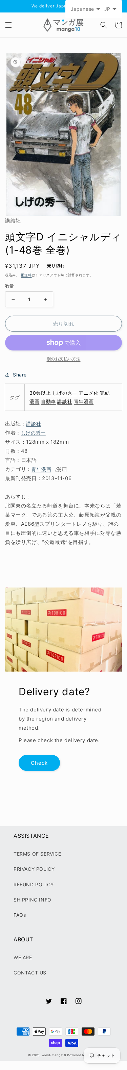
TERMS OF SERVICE (37, 854)
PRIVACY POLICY (34, 869)
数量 (9, 286)
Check (39, 763)
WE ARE (23, 957)
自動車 (48, 401)
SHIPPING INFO (32, 900)
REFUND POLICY (34, 884)
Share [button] (20, 374)
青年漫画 (83, 401)
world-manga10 (54, 1055)
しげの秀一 (64, 393)
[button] (8, 25)
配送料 (26, 275)
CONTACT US (30, 972)
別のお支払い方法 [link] (64, 358)
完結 (105, 393)
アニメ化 (88, 393)
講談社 (64, 401)
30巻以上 (40, 393)
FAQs (20, 915)
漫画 (34, 401)
